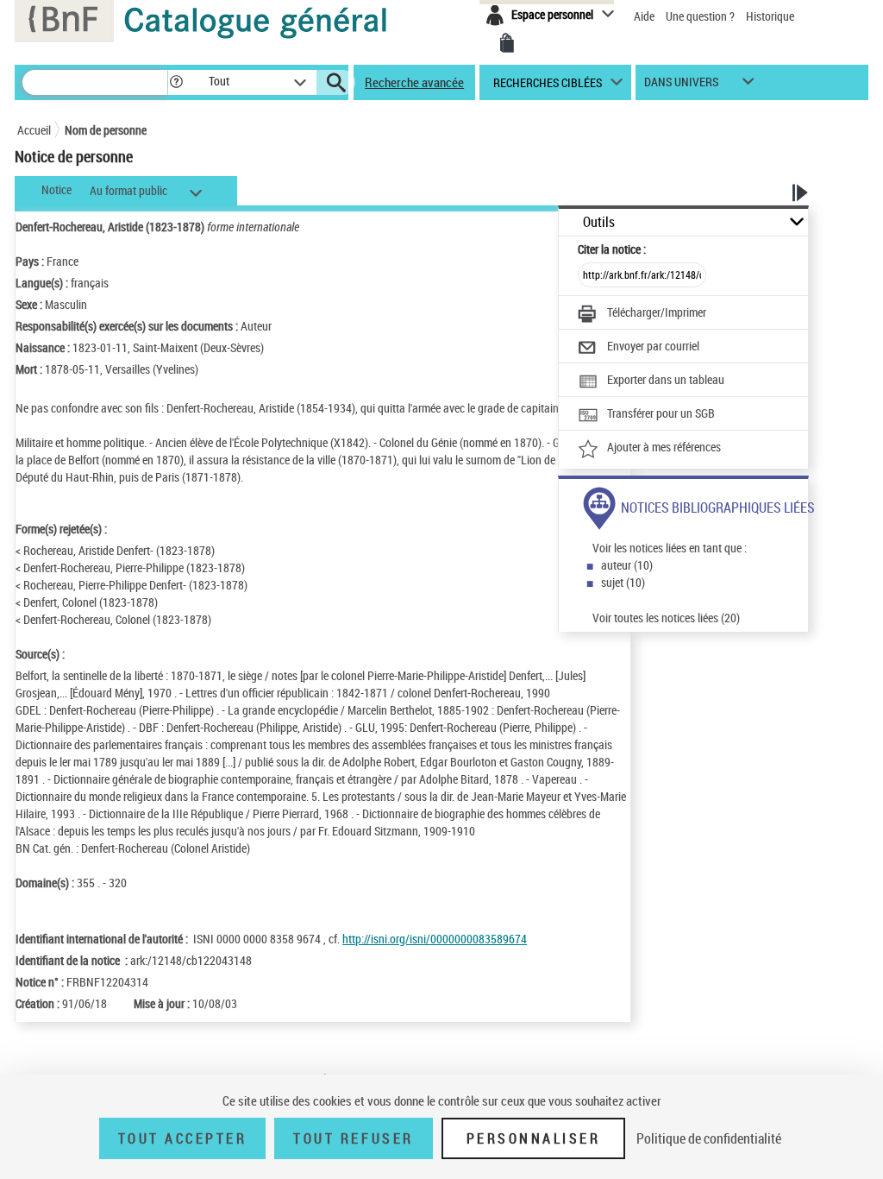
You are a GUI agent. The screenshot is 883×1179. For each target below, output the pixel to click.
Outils (599, 222)
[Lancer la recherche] (336, 83)
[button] (176, 82)
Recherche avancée (414, 82)
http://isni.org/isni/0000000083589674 (434, 938)
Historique (770, 16)
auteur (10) (627, 565)
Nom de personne (106, 130)
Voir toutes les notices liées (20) (666, 617)
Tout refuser (353, 1138)
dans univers (681, 86)
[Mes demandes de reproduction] (507, 43)
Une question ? (701, 16)
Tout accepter (182, 1138)
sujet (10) (623, 582)
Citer (612, 249)
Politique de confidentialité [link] (708, 1138)
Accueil (34, 130)
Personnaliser (534, 1138)
